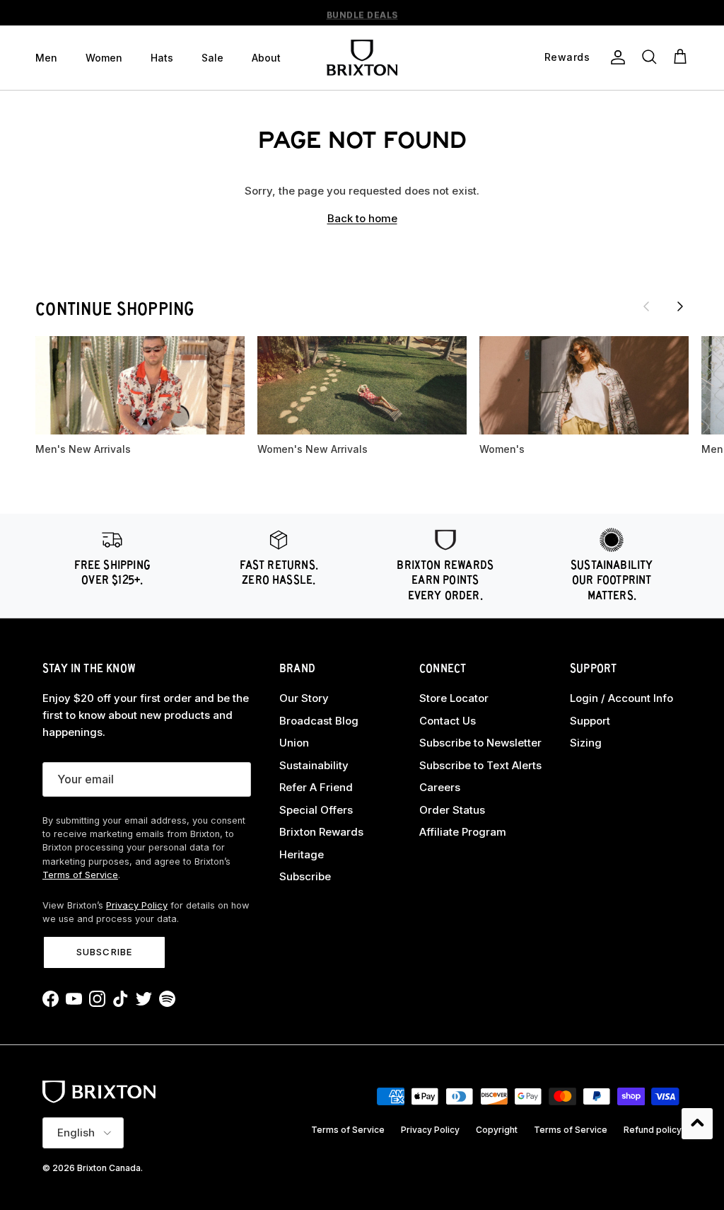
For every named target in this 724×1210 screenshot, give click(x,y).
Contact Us (447, 720)
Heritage (301, 854)
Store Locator (454, 698)
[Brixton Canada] (362, 58)
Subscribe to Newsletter (480, 742)
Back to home (362, 218)
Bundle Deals (362, 13)
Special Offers (316, 810)
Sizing (586, 742)
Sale (212, 58)
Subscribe (104, 951)
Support (590, 720)
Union (294, 742)
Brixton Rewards (321, 832)
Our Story (304, 698)
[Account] (615, 57)
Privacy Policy (137, 905)
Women (104, 58)
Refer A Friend (316, 787)
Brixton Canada (109, 1168)
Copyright (497, 1129)
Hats (162, 58)
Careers (439, 787)
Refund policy (653, 1129)
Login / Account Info (621, 698)
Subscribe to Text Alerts (480, 765)
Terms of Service (80, 875)
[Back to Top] (697, 1123)
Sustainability (314, 765)
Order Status (452, 810)
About (266, 58)
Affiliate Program (462, 832)
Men (46, 58)
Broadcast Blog (318, 720)
